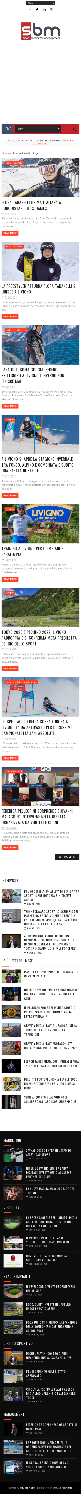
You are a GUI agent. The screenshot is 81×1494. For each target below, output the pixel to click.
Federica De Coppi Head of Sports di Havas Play (51, 1426)
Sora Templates (27, 1488)
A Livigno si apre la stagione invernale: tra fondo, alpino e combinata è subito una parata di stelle (38, 465)
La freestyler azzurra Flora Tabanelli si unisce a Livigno (39, 289)
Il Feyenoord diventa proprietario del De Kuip (50, 1288)
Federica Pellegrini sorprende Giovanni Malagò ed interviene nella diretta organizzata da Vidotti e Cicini (37, 816)
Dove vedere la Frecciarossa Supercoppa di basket (46, 1258)
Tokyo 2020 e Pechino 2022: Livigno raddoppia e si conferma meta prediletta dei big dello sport (39, 638)
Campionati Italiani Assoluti (21, 682)
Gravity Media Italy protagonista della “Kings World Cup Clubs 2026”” (51, 1045)
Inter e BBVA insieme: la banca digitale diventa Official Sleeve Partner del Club (51, 994)
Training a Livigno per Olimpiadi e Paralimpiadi (32, 551)
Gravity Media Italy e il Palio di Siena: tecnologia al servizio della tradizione (51, 1029)
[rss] (51, 9)
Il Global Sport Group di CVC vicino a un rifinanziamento (47, 1464)
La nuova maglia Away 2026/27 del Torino (50, 1190)
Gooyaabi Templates (62, 1488)
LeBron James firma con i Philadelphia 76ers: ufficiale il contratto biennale (51, 1063)
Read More (10, 233)
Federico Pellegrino (16, 330)
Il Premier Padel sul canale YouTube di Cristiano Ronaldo (47, 1240)
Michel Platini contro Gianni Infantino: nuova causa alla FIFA (49, 1355)
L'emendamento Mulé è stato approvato (46, 1373)
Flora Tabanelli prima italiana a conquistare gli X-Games (31, 205)
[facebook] (30, 9)
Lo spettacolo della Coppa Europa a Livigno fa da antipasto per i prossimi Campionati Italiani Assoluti (37, 727)
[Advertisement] (40, 79)
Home (7, 128)
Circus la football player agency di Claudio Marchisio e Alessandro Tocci (51, 1393)
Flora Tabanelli (14, 162)
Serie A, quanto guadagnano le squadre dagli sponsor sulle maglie (50, 1099)
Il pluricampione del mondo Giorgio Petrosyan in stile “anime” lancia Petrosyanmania (49, 1012)
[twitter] (37, 9)
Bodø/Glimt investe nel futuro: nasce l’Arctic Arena (49, 1306)
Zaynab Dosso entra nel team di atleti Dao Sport (48, 1152)
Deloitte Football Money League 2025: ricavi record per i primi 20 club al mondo (51, 1083)
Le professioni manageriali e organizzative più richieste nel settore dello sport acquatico (49, 1446)
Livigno (10, 419)
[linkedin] (44, 9)
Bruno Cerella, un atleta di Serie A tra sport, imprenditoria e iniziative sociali (51, 895)
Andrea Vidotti (14, 771)
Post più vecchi (67, 857)
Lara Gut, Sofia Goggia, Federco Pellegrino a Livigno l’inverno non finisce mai (33, 375)
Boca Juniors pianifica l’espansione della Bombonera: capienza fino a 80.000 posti (51, 1326)
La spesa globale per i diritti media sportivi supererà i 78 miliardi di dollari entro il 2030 (51, 1221)
